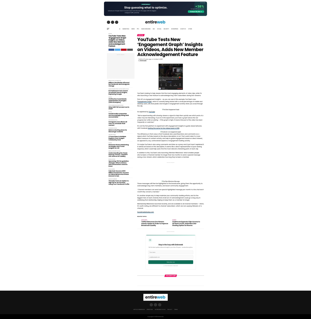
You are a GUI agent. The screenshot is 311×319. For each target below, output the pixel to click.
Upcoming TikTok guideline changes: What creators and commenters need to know (119, 163)
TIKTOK (110, 105)
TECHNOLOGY (118, 80)
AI (119, 29)
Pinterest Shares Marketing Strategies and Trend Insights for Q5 (119, 146)
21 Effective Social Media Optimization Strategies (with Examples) (118, 100)
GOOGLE (120, 89)
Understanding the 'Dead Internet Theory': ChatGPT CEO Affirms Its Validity (118, 154)
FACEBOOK (111, 128)
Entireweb (143, 61)
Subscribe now (171, 262)
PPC (138, 29)
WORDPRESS (174, 29)
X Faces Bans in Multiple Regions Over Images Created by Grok (117, 138)
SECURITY (166, 29)
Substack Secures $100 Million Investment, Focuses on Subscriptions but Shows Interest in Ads (119, 173)
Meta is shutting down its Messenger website (118, 130)
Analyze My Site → (196, 11)
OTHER (190, 29)
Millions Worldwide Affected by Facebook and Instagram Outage (119, 84)
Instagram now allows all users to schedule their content (118, 123)
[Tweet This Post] (118, 50)
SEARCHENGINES (145, 29)
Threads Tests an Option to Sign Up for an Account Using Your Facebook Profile (119, 182)
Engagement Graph (145, 102)
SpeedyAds (150, 309)
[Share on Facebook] (111, 50)
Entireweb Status (160, 309)
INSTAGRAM (111, 120)
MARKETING (126, 29)
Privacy (169, 309)
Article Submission (139, 309)
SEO (154, 29)
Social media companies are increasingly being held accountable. (119, 115)
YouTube (152, 112)
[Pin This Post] (124, 50)
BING (117, 89)
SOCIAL (159, 29)
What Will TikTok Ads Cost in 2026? (119, 108)
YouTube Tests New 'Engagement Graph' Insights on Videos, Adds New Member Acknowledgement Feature (117, 41)
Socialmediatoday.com (145, 212)
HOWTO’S (183, 29)
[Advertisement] (120, 66)
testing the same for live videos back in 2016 (163, 128)
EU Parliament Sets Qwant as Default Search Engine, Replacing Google (118, 92)
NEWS (133, 29)
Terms (176, 309)
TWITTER (110, 134)
